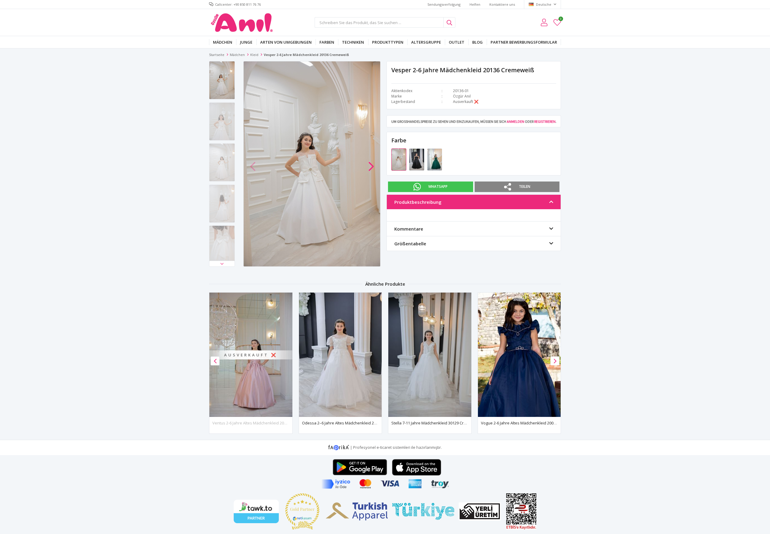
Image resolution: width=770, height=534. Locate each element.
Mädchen (222, 42)
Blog (477, 42)
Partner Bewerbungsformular (524, 42)
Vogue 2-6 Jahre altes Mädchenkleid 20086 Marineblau (530, 423)
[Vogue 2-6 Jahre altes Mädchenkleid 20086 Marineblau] (519, 355)
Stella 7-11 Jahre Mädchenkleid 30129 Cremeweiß (435, 423)
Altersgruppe (426, 42)
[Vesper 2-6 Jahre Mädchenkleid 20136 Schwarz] (417, 159)
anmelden (515, 121)
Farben (326, 42)
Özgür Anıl (462, 96)
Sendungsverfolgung (443, 4)
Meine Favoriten (560, 20)
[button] (222, 264)
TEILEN (524, 186)
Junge (246, 42)
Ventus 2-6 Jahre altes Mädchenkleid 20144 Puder (257, 423)
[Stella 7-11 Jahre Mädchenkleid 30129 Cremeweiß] (429, 355)
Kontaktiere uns (502, 4)
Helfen (475, 4)
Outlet (456, 42)
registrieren (545, 121)
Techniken (353, 42)
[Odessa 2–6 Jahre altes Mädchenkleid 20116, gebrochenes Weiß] (340, 355)
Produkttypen (387, 42)
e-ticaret (384, 447)
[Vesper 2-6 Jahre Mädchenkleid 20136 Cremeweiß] (399, 159)
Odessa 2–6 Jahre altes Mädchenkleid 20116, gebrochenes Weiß (361, 423)
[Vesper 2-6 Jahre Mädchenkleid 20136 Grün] (434, 159)
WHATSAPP (438, 186)
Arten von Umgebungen (286, 42)
